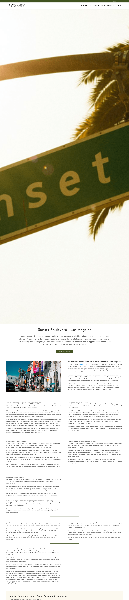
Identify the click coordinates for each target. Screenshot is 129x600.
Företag (118, 5)
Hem (82, 5)
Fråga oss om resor (64, 351)
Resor (87, 5)
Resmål (95, 5)
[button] (123, 5)
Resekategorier (106, 5)
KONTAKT (120, 1)
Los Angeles (82, 364)
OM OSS (114, 1)
